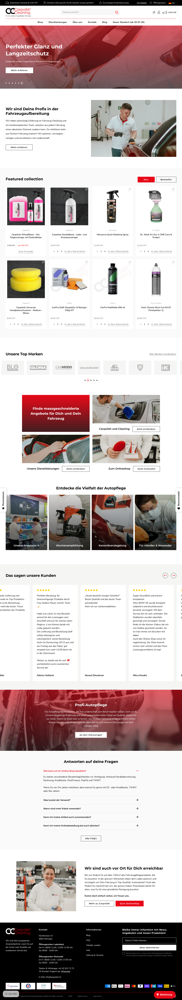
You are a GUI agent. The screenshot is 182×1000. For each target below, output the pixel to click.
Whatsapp (65, 968)
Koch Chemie (156, 300)
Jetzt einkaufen (146, 466)
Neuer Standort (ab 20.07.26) (128, 22)
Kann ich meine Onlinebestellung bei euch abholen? (71, 822)
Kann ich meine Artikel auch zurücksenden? (67, 814)
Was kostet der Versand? (56, 797)
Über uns (77, 22)
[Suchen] (116, 12)
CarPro (69, 300)
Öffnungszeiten (159, 3)
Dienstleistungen (58, 22)
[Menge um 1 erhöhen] (61, 248)
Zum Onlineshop (129, 900)
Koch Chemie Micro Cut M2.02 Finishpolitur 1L (156, 306)
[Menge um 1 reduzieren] (54, 248)
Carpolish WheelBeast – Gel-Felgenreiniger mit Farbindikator (26, 233)
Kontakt (92, 22)
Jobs (88, 947)
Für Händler (142, 3)
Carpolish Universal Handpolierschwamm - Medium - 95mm (26, 307)
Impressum (97, 993)
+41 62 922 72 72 (66, 965)
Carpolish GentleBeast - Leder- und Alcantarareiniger (69, 233)
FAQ (88, 937)
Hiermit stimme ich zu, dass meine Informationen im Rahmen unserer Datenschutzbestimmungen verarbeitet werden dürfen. (149, 951)
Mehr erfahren (19, 144)
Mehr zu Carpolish (99, 900)
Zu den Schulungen (91, 732)
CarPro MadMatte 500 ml (112, 304)
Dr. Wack (156, 227)
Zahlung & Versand (94, 952)
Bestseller (166, 176)
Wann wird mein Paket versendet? (62, 805)
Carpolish (26, 227)
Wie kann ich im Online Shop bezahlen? (64, 767)
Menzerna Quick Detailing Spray (113, 231)
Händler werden (93, 942)
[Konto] (159, 12)
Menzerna (112, 227)
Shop (40, 22)
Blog (104, 22)
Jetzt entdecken (146, 426)
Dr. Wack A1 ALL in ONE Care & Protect (156, 233)
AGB (70, 993)
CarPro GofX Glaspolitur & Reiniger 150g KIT (69, 306)
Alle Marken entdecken (162, 351)
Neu (146, 176)
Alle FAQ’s (91, 835)
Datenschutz (82, 993)
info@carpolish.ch (53, 974)
